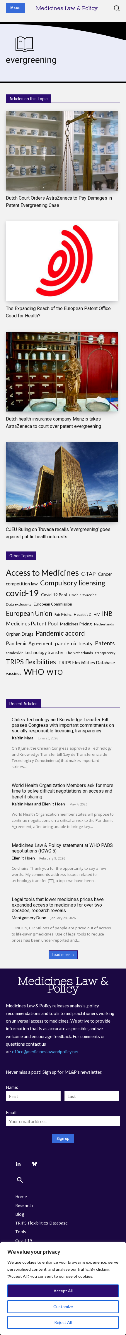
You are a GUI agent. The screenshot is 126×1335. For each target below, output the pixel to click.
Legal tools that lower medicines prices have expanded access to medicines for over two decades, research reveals (58, 905)
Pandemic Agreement (29, 643)
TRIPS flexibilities (31, 662)
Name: (12, 1087)
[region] (63, 1288)
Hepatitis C (82, 614)
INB (107, 614)
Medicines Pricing (76, 623)
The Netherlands (79, 653)
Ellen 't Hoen (53, 803)
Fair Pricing (63, 614)
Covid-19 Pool (54, 594)
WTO (55, 672)
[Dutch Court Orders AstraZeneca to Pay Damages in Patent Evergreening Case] (62, 151)
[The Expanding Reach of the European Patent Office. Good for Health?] (62, 261)
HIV (97, 614)
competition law (22, 583)
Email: (12, 1112)
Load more (61, 954)
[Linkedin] (18, 1164)
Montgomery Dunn (29, 917)
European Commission (53, 604)
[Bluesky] (34, 1164)
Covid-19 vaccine (83, 595)
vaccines (13, 673)
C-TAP (88, 574)
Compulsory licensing (72, 583)
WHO (34, 672)
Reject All (63, 1322)
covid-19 (22, 593)
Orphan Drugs (19, 634)
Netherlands (104, 624)
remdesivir (14, 653)
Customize (63, 1306)
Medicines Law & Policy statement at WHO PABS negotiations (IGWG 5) (62, 848)
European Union (29, 613)
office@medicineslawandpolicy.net (45, 1051)
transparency (105, 653)
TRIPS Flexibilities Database (86, 662)
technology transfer (44, 652)
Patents (105, 643)
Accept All (63, 1290)
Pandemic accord (60, 633)
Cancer (105, 574)
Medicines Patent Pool (32, 623)
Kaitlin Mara (22, 737)
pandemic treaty (74, 643)
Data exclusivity (18, 604)
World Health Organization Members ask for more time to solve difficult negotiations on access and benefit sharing (62, 791)
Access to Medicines (42, 573)
